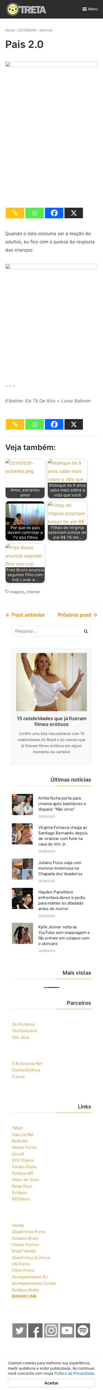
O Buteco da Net (27, 1063)
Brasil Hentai (24, 1250)
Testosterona (24, 1030)
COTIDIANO (27, 30)
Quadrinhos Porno (29, 1231)
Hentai (18, 1225)
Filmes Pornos (25, 1244)
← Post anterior (25, 615)
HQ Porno (21, 1263)
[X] (73, 213)
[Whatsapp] (34, 213)
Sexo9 (18, 1153)
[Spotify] (83, 1336)
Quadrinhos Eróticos (31, 1257)
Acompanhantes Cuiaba (34, 1283)
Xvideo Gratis (24, 1166)
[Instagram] (51, 1336)
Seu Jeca (20, 1037)
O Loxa (18, 1076)
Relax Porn (22, 1186)
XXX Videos (23, 1160)
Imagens (17, 591)
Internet (46, 30)
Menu (93, 9)
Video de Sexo (25, 1179)
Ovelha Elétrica (26, 1070)
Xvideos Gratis (25, 1289)
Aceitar (51, 1383)
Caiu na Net (23, 1134)
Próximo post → (78, 615)
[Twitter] (19, 1336)
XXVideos (21, 1198)
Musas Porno (24, 1147)
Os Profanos (23, 1024)
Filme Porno (23, 1270)
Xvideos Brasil (25, 1238)
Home (10, 30)
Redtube (20, 1140)
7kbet (17, 1127)
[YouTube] (67, 1336)
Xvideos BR (22, 1173)
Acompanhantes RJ (30, 1276)
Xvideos (19, 1192)
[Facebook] (54, 213)
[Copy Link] (15, 213)
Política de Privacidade (74, 1373)
